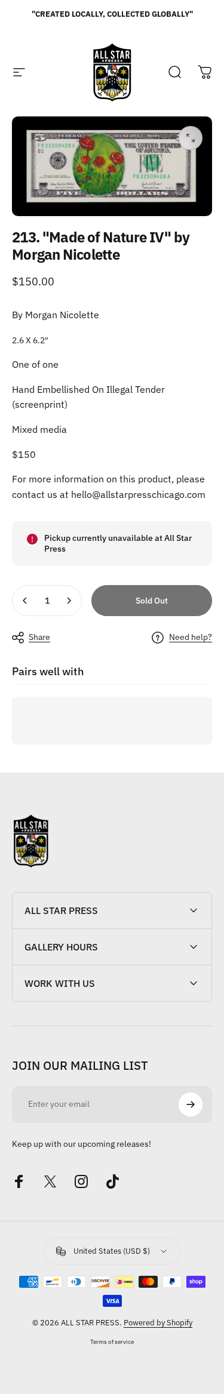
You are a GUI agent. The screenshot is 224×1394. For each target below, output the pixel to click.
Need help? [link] (190, 637)
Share (39, 637)
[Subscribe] (190, 1104)
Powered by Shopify (158, 1323)
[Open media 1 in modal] (190, 138)
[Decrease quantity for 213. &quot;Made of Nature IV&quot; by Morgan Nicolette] (25, 601)
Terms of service (112, 1341)
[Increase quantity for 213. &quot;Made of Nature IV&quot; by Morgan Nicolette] (68, 601)
